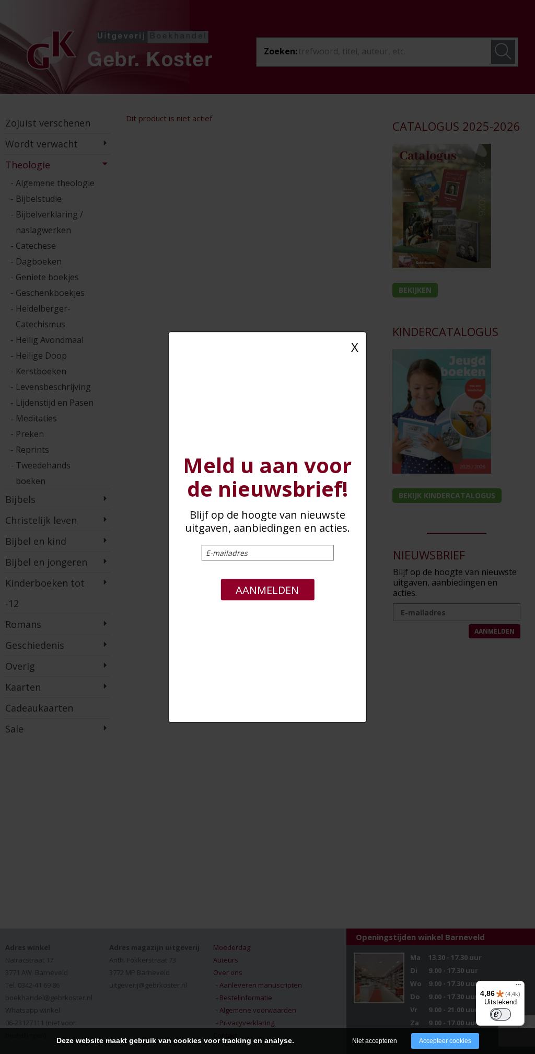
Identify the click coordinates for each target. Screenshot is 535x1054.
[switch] (500, 1014)
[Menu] (518, 987)
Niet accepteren (374, 1041)
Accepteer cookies (445, 1041)
